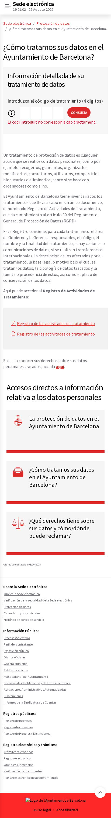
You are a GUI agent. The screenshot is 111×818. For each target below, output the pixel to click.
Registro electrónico (17, 758)
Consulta (79, 112)
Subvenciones (13, 696)
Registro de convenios (18, 727)
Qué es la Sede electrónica (22, 594)
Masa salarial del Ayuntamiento (26, 677)
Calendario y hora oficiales (22, 613)
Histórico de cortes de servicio (24, 620)
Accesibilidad (67, 810)
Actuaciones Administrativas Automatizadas (35, 689)
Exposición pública (16, 651)
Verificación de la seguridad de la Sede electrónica (38, 600)
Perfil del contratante (18, 644)
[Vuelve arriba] (100, 792)
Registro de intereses (18, 721)
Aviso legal (42, 810)
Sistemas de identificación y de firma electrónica (37, 683)
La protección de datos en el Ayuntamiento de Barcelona (64, 422)
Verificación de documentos (23, 771)
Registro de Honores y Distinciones (27, 733)
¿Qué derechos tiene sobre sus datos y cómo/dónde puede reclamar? (62, 528)
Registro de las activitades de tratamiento (56, 323)
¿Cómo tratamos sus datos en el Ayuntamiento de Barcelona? (61, 477)
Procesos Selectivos (17, 638)
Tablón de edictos (16, 670)
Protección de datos (53, 23)
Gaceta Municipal (16, 664)
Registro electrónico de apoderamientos (31, 778)
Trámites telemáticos (18, 752)
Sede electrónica (17, 23)
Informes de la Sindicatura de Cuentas (30, 702)
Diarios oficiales (14, 657)
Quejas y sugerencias (18, 765)
